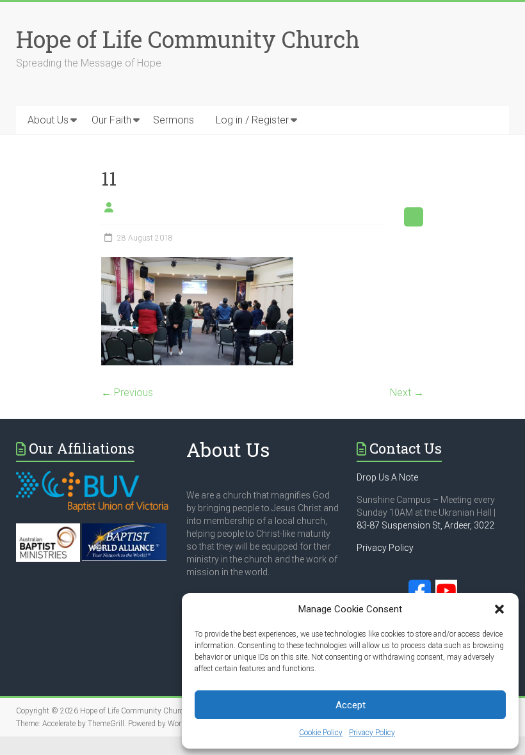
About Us (48, 120)
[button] (499, 609)
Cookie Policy (321, 732)
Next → (407, 392)
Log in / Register (252, 120)
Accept (350, 705)
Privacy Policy (372, 732)
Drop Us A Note (387, 477)
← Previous (127, 392)
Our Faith (111, 120)
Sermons (173, 120)
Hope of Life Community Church (188, 39)
